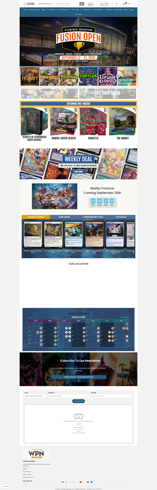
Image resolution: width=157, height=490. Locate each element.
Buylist (25, 469)
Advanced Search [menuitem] (34, 10)
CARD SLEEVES (64, 217)
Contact (25, 466)
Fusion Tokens (27, 474)
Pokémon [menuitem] (52, 10)
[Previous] (23, 42)
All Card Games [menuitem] (63, 10)
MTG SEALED (121, 217)
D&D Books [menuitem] (109, 10)
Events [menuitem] (131, 10)
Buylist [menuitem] (126, 10)
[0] (124, 4)
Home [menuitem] (25, 10)
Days (93, 205)
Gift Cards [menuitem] (78, 14)
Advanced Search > (45, 4)
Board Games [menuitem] (98, 10)
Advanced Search (28, 477)
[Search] (81, 4)
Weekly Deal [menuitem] (118, 10)
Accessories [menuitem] (86, 10)
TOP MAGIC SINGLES (36, 217)
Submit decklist (78, 401)
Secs (111, 205)
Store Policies (27, 471)
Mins (105, 205)
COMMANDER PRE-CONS (93, 217)
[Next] (134, 42)
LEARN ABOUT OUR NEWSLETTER (78, 377)
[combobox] (25, 396)
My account (104, 5)
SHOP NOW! (78, 171)
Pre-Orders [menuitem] (75, 10)
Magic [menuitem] (43, 10)
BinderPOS (99, 489)
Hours (99, 205)
